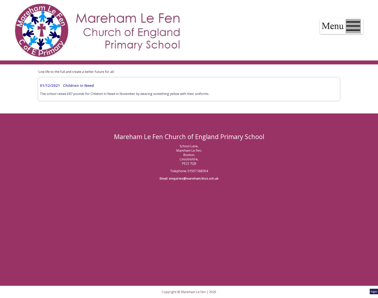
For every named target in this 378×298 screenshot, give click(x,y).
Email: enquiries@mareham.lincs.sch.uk (189, 178)
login (374, 291)
